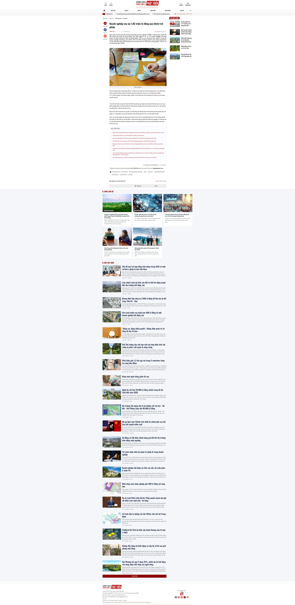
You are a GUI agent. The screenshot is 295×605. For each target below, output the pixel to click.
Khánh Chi (112, 31)
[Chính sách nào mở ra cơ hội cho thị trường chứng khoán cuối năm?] (147, 203)
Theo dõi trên (157, 31)
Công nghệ (132, 433)
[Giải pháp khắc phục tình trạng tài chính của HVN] (147, 237)
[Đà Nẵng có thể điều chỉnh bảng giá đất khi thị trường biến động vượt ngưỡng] (112, 441)
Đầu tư (131, 401)
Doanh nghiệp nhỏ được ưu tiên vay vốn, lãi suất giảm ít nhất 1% (143, 469)
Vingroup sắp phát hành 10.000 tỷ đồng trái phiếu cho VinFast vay (128, 135)
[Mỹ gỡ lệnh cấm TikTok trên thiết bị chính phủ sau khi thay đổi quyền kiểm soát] (112, 425)
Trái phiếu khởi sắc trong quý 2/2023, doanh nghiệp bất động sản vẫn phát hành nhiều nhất (134, 141)
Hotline (111, 5)
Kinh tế (129, 307)
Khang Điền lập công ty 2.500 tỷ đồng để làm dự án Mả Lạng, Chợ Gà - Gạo (144, 299)
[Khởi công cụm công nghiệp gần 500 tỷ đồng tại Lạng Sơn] (112, 488)
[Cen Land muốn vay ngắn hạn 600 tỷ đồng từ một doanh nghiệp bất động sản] (112, 316)
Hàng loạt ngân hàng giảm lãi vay (135, 376)
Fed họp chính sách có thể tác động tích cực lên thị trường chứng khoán (177, 215)
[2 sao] (158, 181)
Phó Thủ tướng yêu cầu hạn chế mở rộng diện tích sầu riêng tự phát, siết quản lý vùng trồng (143, 346)
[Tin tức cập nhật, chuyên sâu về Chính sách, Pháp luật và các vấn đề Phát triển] (147, 4)
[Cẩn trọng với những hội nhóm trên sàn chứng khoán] (117, 237)
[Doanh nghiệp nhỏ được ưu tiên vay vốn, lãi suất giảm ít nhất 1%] (112, 472)
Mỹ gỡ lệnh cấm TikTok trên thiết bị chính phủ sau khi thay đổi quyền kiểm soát (144, 423)
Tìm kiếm (181, 5)
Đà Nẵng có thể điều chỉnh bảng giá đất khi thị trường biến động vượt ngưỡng (144, 439)
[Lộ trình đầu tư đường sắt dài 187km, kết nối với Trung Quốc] (112, 518)
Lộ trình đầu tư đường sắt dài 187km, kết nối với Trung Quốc (144, 515)
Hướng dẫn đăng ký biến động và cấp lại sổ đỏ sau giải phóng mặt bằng (144, 547)
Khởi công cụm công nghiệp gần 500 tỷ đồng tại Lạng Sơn (143, 485)
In (156, 186)
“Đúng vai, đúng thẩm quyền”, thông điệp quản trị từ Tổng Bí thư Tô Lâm (159, 14)
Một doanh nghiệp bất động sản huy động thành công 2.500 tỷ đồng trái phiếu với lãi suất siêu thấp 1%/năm (138, 132)
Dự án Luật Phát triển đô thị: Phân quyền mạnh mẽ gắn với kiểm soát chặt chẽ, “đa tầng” (144, 499)
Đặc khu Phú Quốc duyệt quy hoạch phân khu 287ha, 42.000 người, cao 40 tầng (143, 579)
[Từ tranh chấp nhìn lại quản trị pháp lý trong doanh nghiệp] (112, 456)
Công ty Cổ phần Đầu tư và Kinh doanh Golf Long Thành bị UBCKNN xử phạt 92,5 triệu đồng (116, 216)
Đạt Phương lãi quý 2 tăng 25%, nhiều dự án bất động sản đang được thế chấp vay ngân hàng (144, 563)
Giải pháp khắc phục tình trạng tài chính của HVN (147, 249)
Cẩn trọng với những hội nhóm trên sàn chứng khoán (116, 249)
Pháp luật (129, 277)
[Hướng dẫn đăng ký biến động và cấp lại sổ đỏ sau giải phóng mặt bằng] (112, 550)
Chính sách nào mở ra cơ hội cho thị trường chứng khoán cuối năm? (145, 215)
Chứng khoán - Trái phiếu (108, 210)
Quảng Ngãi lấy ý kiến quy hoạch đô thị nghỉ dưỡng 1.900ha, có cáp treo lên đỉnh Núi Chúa (142, 595)
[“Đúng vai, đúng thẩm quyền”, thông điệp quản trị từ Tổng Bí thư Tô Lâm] (112, 332)
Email (105, 5)
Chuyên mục (188, 5)
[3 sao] (161, 181)
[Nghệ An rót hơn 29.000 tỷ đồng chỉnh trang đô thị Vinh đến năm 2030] (112, 394)
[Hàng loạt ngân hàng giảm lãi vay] (112, 380)
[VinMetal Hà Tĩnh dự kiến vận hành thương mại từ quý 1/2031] (112, 534)
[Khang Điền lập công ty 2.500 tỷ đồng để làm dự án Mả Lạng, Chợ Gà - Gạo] (112, 302)
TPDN (157, 91)
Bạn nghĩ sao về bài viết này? (117, 181)
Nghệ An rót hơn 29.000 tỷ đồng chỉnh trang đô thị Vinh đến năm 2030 (142, 391)
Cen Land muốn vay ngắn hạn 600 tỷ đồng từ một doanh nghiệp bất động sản (122, 14)
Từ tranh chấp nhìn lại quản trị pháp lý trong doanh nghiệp (143, 453)
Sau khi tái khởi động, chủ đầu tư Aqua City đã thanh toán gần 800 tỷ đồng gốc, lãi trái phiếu (134, 138)
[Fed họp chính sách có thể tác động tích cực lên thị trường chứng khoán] (177, 203)
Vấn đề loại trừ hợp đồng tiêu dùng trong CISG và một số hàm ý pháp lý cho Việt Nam (143, 268)
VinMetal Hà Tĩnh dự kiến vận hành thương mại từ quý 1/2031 (143, 531)
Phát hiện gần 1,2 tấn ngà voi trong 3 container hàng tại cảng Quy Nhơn (143, 362)
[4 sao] (163, 181)
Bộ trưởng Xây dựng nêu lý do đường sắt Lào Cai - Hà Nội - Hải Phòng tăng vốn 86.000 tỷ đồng (143, 407)
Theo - (154, 165)
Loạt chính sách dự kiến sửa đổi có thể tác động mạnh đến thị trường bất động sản (144, 284)
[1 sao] (156, 181)
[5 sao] (165, 181)
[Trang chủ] (104, 10)
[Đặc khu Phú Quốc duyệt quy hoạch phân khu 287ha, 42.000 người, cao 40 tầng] (112, 581)
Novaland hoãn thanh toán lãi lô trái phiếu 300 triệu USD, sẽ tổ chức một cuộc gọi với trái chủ (134, 157)
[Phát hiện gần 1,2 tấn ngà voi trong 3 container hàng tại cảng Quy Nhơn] (112, 364)
